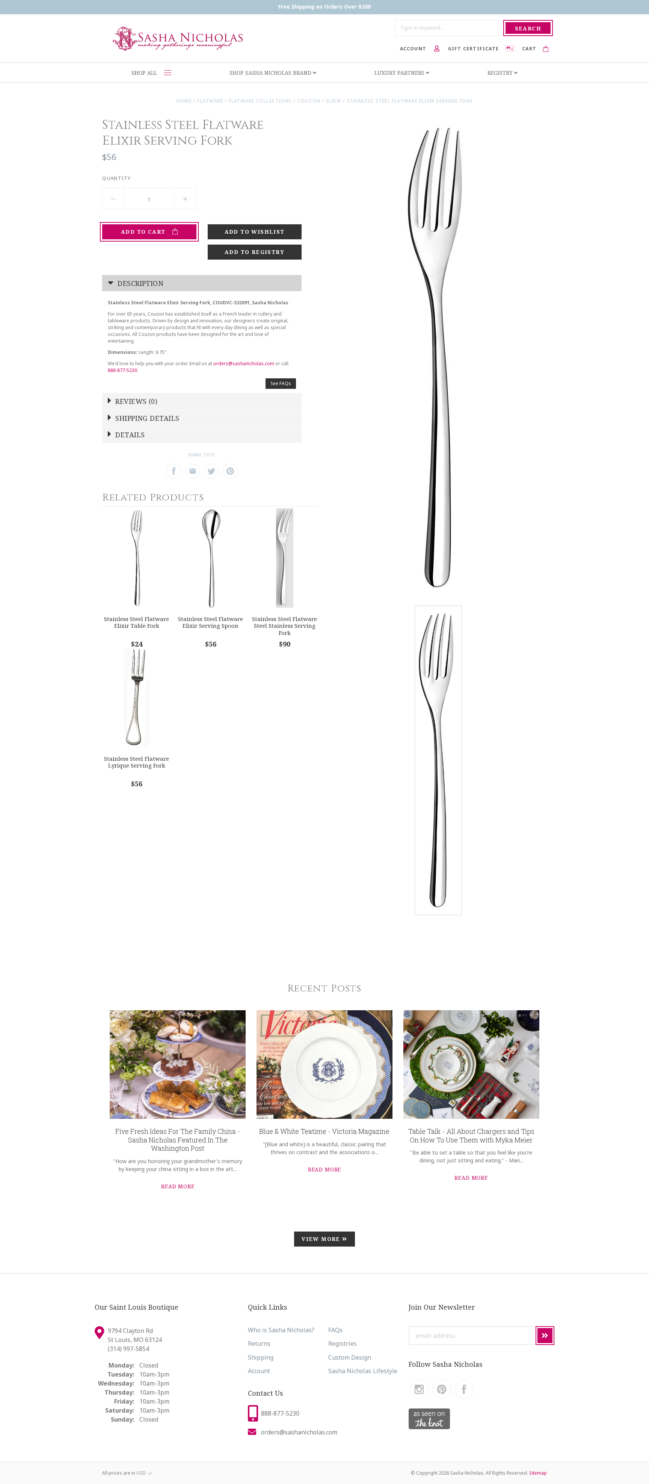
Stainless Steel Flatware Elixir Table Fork (136, 622)
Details (129, 434)
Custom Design (349, 1357)
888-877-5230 (122, 370)
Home (184, 101)
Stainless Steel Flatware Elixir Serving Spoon (210, 622)
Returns (259, 1343)
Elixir (333, 101)
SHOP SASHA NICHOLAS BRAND (271, 72)
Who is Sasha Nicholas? (281, 1330)
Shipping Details (146, 418)
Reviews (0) (135, 401)
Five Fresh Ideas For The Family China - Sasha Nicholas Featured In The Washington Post (177, 1140)
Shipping (260, 1357)
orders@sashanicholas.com (243, 363)
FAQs (335, 1330)
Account (259, 1371)
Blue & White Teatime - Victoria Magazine (324, 1131)
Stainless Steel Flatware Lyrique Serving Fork (136, 762)
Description (139, 283)
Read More (178, 1186)
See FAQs (280, 383)
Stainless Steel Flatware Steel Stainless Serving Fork (284, 625)
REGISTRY (501, 72)
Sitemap (538, 1473)
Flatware (210, 101)
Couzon (308, 101)
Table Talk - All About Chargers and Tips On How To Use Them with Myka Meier (471, 1135)
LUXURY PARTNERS (400, 72)
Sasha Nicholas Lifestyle (362, 1371)
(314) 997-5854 (128, 1349)
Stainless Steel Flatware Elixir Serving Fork (409, 101)
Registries (342, 1343)
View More (322, 1238)
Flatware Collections (260, 101)
